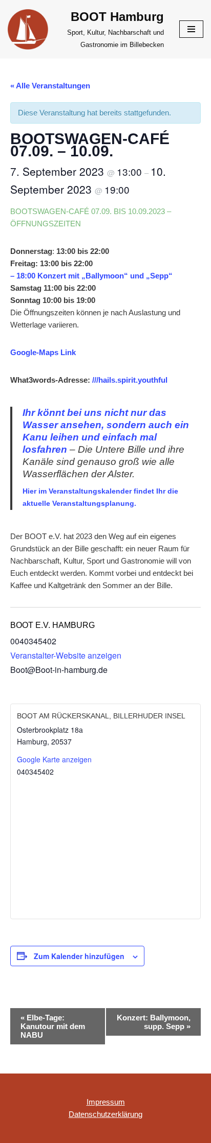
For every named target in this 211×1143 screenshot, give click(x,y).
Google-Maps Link (43, 352)
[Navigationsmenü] (191, 29)
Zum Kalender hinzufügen (79, 956)
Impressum (106, 1102)
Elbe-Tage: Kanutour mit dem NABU (52, 1026)
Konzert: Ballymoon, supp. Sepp (154, 1022)
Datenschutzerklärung (105, 1114)
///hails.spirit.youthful (129, 380)
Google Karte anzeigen (54, 759)
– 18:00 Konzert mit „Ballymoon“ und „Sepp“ (91, 275)
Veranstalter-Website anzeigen (65, 655)
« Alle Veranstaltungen (50, 85)
